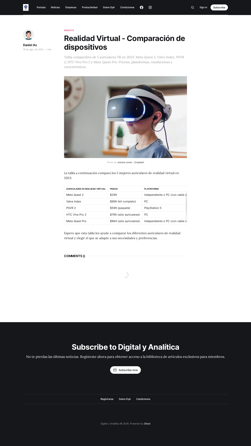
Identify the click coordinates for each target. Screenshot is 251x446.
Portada (41, 7)
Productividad (89, 7)
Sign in (203, 7)
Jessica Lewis (124, 162)
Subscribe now (128, 370)
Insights (69, 30)
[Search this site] (192, 7)
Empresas (70, 7)
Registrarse (107, 398)
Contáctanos (127, 7)
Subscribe (219, 7)
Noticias (55, 7)
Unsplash (139, 162)
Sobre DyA (109, 7)
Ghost (147, 423)
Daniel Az (30, 45)
